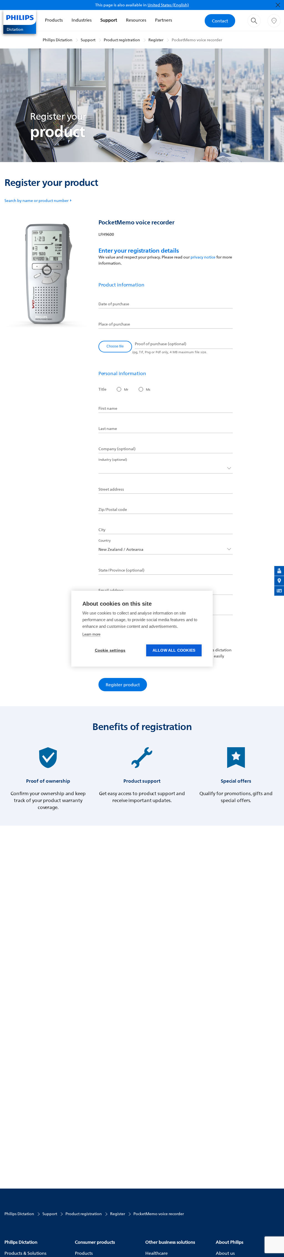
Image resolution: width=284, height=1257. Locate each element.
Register (155, 39)
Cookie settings (110, 650)
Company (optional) (117, 449)
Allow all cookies (174, 650)
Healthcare (156, 1253)
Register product (123, 684)
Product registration (122, 39)
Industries (82, 20)
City (101, 530)
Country (104, 540)
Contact (220, 21)
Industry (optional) (112, 459)
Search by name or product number (36, 200)
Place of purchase (114, 324)
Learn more (91, 634)
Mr (126, 389)
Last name (107, 429)
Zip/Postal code (112, 509)
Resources (136, 20)
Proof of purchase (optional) (160, 344)
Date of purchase (113, 304)
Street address (111, 489)
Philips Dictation (57, 39)
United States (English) (168, 4)
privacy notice (203, 257)
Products (54, 20)
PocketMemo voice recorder (197, 39)
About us (225, 1253)
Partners (163, 20)
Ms (148, 389)
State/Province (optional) (121, 570)
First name (107, 408)
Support (108, 20)
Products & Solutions (25, 1253)
